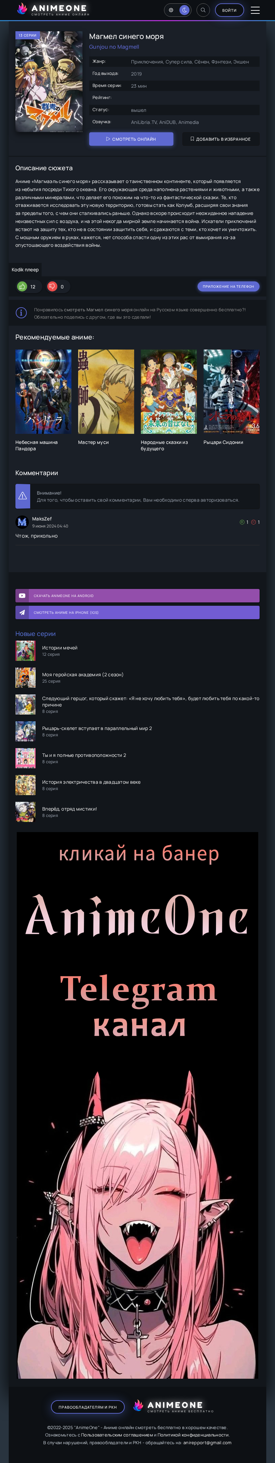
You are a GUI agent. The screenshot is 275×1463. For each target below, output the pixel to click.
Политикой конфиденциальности (193, 1435)
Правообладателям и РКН (88, 1407)
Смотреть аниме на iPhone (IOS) (66, 612)
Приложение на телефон (228, 286)
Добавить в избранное (223, 139)
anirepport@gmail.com (207, 1442)
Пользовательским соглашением (117, 1435)
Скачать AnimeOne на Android (64, 595)
